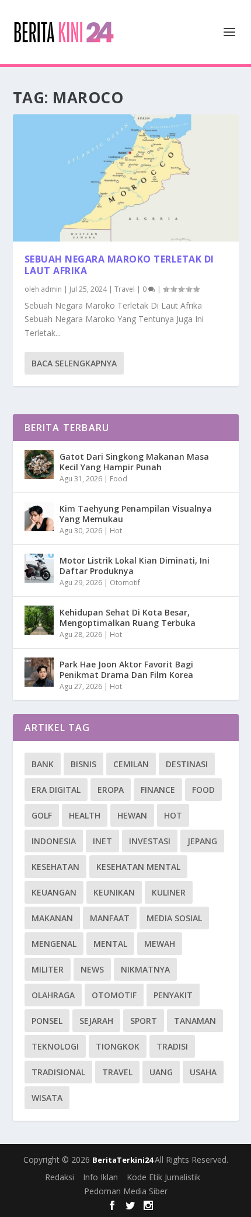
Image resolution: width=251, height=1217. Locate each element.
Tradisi (172, 1046)
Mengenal (54, 943)
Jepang (202, 841)
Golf (42, 815)
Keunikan (114, 892)
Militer (48, 969)
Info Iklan (100, 1177)
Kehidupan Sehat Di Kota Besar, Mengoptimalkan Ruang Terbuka (128, 617)
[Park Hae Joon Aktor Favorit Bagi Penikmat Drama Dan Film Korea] (39, 672)
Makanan (52, 918)
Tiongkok (118, 1046)
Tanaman (195, 1020)
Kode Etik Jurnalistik (163, 1177)
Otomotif (125, 582)
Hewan (132, 815)
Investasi (149, 841)
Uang (161, 1072)
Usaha (203, 1072)
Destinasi (187, 764)
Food (118, 479)
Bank (43, 764)
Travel (124, 289)
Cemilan (131, 764)
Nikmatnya (145, 969)
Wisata (47, 1097)
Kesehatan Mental (138, 866)
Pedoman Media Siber (126, 1191)
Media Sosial (174, 918)
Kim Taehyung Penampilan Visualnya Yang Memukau (136, 513)
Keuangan (54, 892)
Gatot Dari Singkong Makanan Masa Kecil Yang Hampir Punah (134, 462)
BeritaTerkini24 (123, 1160)
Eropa (110, 789)
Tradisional (58, 1072)
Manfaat (110, 918)
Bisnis (83, 764)
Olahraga (53, 995)
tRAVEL (117, 1072)
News (92, 969)
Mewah (159, 943)
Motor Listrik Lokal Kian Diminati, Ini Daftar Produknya (135, 565)
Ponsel (47, 1020)
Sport (143, 1020)
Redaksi (59, 1177)
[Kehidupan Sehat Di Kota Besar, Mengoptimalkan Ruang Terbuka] (39, 620)
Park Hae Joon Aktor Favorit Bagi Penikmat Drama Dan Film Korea (126, 669)
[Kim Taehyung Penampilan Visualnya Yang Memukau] (39, 516)
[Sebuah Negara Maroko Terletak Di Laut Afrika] (126, 178)
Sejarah (96, 1020)
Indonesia (54, 841)
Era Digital (56, 789)
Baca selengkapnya (74, 363)
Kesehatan (55, 866)
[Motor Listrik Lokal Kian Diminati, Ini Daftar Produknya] (39, 568)
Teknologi (55, 1046)
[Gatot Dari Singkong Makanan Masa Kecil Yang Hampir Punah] (39, 464)
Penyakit (173, 995)
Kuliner (169, 892)
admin (51, 289)
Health (84, 815)
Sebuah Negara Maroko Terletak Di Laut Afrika (119, 265)
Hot (116, 531)
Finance (158, 789)
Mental (110, 943)
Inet (102, 841)
